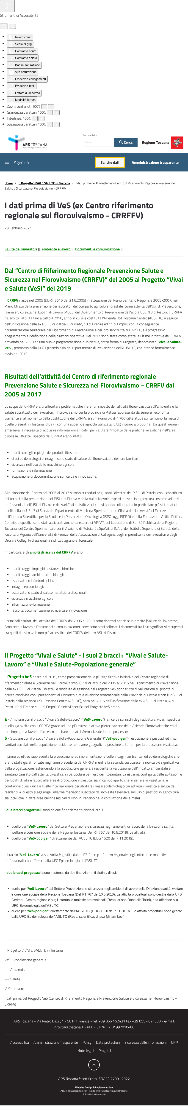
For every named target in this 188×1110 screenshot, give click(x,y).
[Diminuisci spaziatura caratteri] (50, 124)
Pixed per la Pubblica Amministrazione (108, 1091)
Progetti (105, 1050)
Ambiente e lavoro (56, 249)
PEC (90, 1027)
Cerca (128, 142)
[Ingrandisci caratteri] (57, 112)
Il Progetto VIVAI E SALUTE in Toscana (34, 950)
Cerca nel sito (90, 135)
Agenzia (21, 162)
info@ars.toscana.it (68, 1027)
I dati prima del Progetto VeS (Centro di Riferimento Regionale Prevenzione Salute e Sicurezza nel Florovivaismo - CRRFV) (91, 1001)
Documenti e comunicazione (97, 249)
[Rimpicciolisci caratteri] (50, 112)
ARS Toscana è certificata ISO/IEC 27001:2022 (94, 1078)
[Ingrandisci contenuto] (51, 106)
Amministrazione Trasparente (55, 1042)
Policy (87, 1042)
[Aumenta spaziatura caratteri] (57, 124)
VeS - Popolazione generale (25, 960)
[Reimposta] (4, 26)
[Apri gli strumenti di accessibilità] (7, 6)
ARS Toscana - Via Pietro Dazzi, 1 (39, 1021)
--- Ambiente (15, 969)
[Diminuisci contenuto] (44, 106)
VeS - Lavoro (14, 988)
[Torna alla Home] (27, 142)
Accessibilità (19, 1042)
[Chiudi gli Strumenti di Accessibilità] (12, 26)
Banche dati (109, 162)
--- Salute (12, 979)
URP (174, 1042)
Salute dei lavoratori (21, 249)
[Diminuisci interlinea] (35, 118)
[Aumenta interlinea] (41, 118)
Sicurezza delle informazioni (145, 1042)
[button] (7, 162)
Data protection (108, 1042)
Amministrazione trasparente (155, 162)
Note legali (85, 1050)
